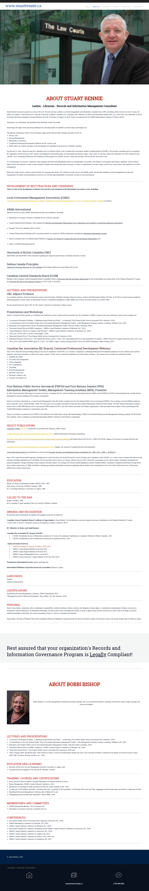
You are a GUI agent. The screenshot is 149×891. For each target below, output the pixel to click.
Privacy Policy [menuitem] (30, 868)
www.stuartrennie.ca (23, 6)
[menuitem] (87, 6)
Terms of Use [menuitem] (20, 868)
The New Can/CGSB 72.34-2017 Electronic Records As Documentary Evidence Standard (38, 439)
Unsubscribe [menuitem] (11, 868)
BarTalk (23, 429)
